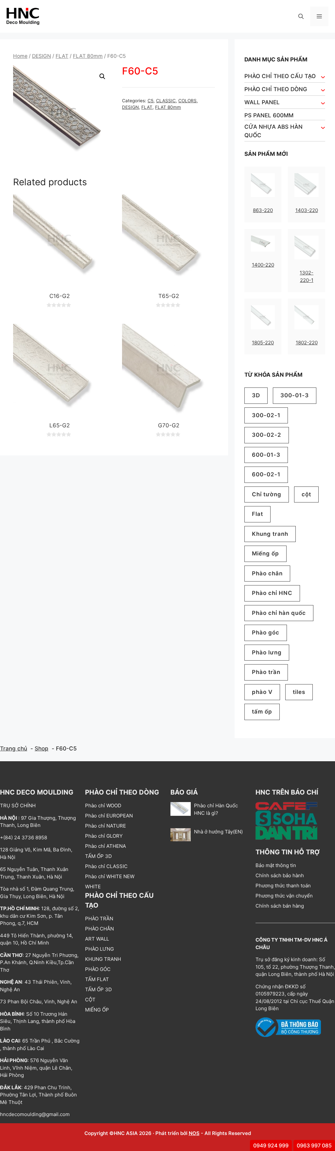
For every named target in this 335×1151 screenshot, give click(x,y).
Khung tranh (270, 534)
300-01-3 (294, 395)
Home (20, 56)
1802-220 (307, 342)
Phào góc (265, 632)
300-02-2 (266, 435)
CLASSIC (166, 100)
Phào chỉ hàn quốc (279, 613)
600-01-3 (266, 455)
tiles (299, 692)
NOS (194, 1133)
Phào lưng (267, 652)
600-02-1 (266, 474)
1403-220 (306, 210)
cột (306, 494)
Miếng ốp (265, 553)
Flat (257, 514)
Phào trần (266, 672)
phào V (262, 692)
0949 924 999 (271, 1145)
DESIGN (41, 56)
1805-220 (263, 342)
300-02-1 (266, 415)
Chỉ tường (266, 494)
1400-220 (263, 265)
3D (256, 395)
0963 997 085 (314, 1145)
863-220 (263, 210)
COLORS (187, 100)
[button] (301, 16)
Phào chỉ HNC (272, 593)
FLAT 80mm (88, 56)
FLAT (62, 56)
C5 (150, 100)
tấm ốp (262, 711)
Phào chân (267, 573)
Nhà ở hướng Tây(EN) (218, 832)
